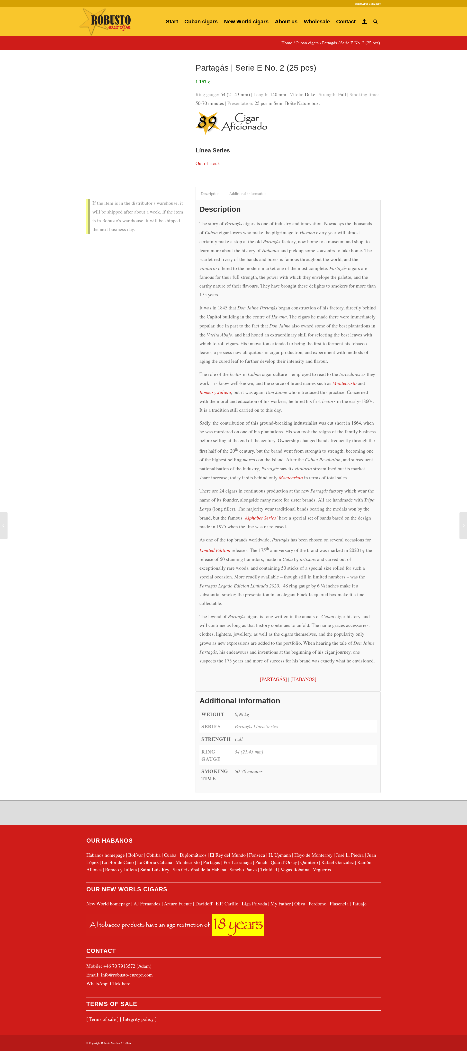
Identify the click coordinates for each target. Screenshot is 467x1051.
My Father (280, 903)
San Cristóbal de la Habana (199, 869)
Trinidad (268, 869)
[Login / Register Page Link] (364, 21)
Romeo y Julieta (215, 392)
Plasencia (339, 903)
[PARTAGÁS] (273, 679)
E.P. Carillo (227, 903)
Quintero (309, 862)
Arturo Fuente (178, 903)
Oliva (299, 903)
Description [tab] (210, 193)
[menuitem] (172, 21)
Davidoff (203, 903)
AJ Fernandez (147, 903)
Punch (261, 862)
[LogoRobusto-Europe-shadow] (105, 22)
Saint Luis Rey (154, 869)
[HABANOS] (303, 679)
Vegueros (322, 869)
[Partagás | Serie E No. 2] (134, 106)
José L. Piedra (350, 855)
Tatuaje (359, 903)
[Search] (375, 21)
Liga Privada (254, 903)
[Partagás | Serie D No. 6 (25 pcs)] (4, 525)
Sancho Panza (243, 869)
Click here (375, 4)
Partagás (211, 862)
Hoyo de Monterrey (313, 855)
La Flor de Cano (118, 862)
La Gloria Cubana (154, 862)
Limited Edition (214, 550)
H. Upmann (280, 855)
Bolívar (135, 855)
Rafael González (337, 862)
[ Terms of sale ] (102, 1019)
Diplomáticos (193, 855)
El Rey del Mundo (228, 855)
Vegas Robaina (294, 869)
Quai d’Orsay (284, 862)
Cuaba (170, 855)
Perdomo (317, 903)
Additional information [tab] (247, 193)
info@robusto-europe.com (127, 974)
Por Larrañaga (238, 862)
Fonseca (257, 855)
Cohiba (153, 855)
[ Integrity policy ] (138, 1019)
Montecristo (344, 383)
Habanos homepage (105, 855)
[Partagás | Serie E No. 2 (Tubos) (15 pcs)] (463, 525)
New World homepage (108, 903)
